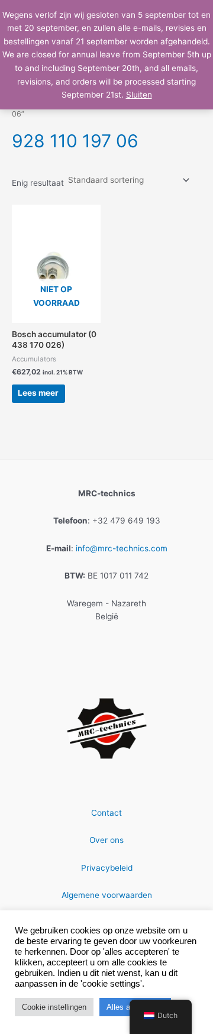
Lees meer (38, 393)
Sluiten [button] (139, 94)
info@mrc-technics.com (121, 548)
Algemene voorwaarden (107, 895)
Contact (106, 812)
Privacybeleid (107, 868)
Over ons (106, 840)
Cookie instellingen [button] (54, 1007)
